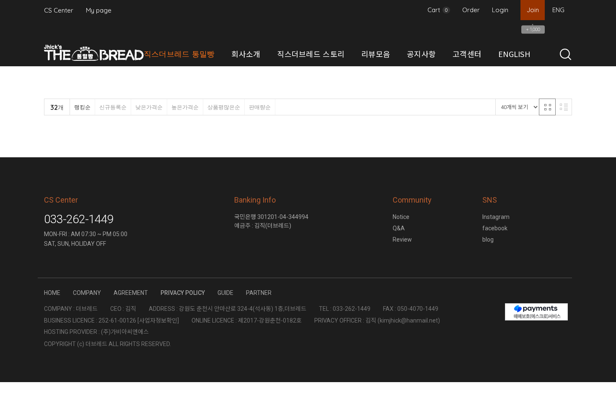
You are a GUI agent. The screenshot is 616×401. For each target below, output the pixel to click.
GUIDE (225, 292)
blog (488, 239)
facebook (494, 228)
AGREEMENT (131, 292)
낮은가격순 (149, 107)
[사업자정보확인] (158, 320)
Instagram (496, 217)
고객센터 (467, 53)
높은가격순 (185, 107)
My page (98, 10)
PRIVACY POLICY (182, 292)
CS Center (58, 10)
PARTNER (259, 292)
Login (500, 10)
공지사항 (421, 53)
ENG (558, 10)
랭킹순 (82, 107)
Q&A (399, 228)
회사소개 (245, 53)
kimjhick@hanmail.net (409, 320)
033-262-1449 (79, 219)
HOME (52, 292)
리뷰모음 (375, 53)
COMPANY (87, 292)
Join (533, 10)
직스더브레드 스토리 (310, 53)
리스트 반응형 (563, 107)
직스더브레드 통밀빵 (179, 54)
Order (471, 10)
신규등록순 (113, 107)
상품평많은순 (223, 107)
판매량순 (260, 107)
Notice (401, 217)
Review (402, 239)
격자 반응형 (547, 107)
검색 (565, 54)
